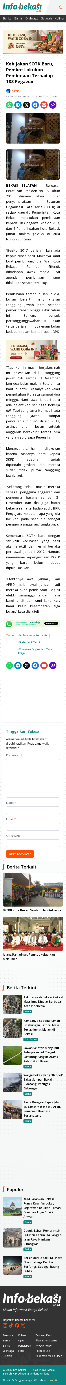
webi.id (54, 1380)
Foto (21, 1350)
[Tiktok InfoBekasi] (11, 1325)
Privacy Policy (43, 1345)
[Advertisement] (33, 697)
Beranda (8, 1335)
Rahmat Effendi (29, 642)
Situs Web (13, 836)
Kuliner (60, 18)
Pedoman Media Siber (48, 1356)
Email (11, 819)
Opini (21, 1340)
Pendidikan (24, 1345)
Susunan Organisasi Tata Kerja (35, 651)
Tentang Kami (43, 1335)
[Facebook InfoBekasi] (17, 1325)
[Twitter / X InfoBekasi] (23, 1325)
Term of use (42, 1350)
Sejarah (46, 18)
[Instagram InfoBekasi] (5, 1325)
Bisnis (18, 18)
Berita (7, 18)
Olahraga (31, 18)
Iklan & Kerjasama (46, 1340)
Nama (11, 803)
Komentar (14, 755)
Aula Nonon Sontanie (32, 635)
